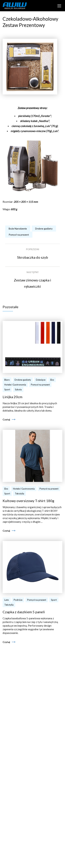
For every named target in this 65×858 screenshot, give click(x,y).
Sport (7, 389)
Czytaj (6, 419)
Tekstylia (19, 493)
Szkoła (18, 389)
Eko (52, 379)
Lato (6, 599)
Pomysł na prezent (19, 234)
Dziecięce (40, 379)
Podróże (18, 599)
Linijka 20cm (12, 397)
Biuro (7, 379)
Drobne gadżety (44, 228)
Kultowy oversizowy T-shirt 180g (28, 501)
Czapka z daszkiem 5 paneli (24, 612)
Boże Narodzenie (18, 228)
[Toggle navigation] (59, 5)
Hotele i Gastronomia (15, 384)
